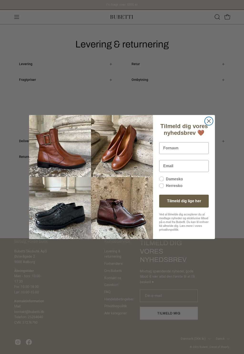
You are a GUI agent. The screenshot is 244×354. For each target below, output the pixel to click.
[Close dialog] (209, 121)
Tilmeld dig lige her (184, 201)
